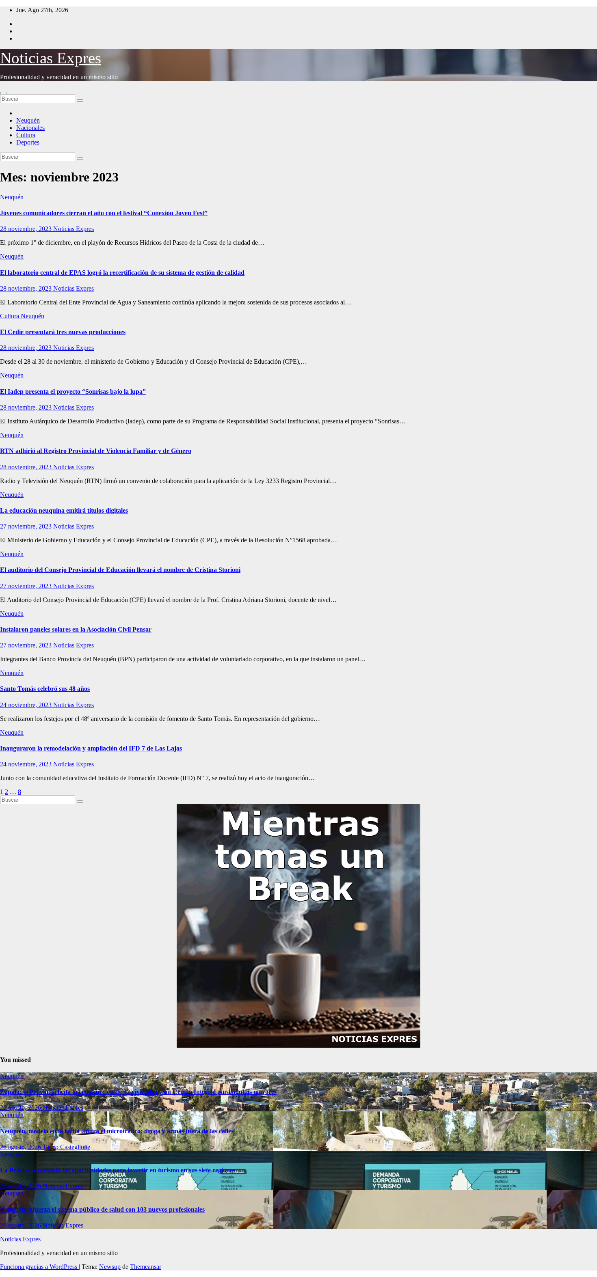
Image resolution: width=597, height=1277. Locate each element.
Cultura (25, 135)
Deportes (27, 142)
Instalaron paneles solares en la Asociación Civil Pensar (75, 629)
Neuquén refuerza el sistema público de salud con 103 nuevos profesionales (102, 1209)
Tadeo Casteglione (66, 1146)
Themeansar (145, 1266)
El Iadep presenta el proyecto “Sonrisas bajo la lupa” (73, 391)
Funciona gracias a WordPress (39, 1266)
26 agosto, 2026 (21, 1107)
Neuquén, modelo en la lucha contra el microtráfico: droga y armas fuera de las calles (117, 1131)
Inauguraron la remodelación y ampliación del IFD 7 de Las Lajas (91, 748)
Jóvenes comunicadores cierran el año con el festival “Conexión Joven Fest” (104, 212)
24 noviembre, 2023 (26, 704)
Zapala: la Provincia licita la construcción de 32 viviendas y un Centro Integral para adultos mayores (138, 1091)
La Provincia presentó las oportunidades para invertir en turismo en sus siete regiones (117, 1170)
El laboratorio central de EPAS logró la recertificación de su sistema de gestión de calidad (122, 272)
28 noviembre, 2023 (26, 228)
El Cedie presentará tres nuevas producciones (62, 331)
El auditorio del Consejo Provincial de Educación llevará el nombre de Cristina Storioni (120, 569)
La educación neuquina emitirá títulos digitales (64, 510)
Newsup (110, 1266)
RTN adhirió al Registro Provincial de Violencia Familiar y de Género (95, 450)
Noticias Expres (50, 58)
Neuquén (28, 120)
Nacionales (30, 127)
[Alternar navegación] (3, 93)
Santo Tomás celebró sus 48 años (45, 688)
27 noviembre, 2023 (26, 526)
